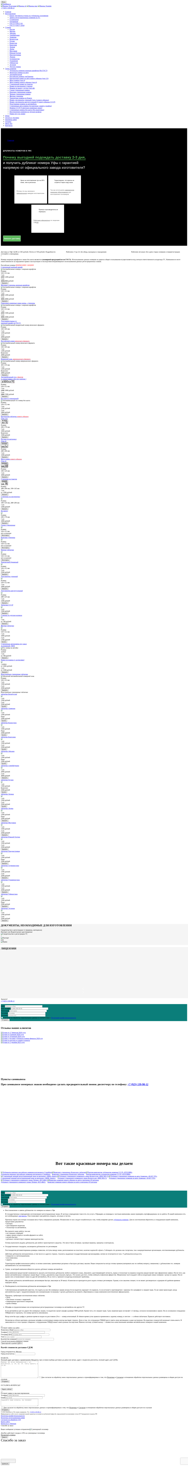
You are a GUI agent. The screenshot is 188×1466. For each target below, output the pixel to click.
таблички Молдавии (8, 823)
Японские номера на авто (19, 72)
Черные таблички (7, 550)
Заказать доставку (12, 238)
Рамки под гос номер (17, 114)
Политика (110, 1377)
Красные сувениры (8, 537)
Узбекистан (14, 63)
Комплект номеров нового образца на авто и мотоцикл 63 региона (72, 1182)
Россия (12, 29)
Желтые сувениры (16, 96)
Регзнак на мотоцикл (9, 440)
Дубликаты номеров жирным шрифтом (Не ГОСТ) (28, 71)
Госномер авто (6, 1334)
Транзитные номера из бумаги (21, 98)
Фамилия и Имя (7, 1330)
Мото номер (11, 460)
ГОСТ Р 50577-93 (16, 23)
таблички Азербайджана (10, 766)
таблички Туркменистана (10, 880)
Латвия (12, 47)
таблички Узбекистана (9, 894)
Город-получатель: (8, 1354)
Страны (8, 27)
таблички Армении (8, 708)
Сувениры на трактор (9, 479)
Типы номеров (10, 69)
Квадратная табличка (15, 417)
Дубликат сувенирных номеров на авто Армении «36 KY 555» (132, 1178)
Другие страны (15, 67)
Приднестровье (15, 55)
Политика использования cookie (13, 1418)
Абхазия (13, 33)
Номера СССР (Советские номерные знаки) (26, 108)
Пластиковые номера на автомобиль (23, 104)
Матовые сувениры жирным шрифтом (15, 285)
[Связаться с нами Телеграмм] (9, 6)
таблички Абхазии (7, 751)
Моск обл (8, 124)
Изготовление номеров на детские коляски (25, 112)
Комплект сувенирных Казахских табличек (68, 1174)
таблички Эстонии (8, 908)
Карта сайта (5, 1422)
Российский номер (15, 341)
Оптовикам (14, 21)
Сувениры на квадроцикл (10, 497)
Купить (4, 642)
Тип (2, 1337)
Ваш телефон (6, 1008)
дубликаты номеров (121, 1220)
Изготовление (10, 14)
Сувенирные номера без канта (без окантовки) (27, 110)
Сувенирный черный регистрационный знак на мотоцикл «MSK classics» (28, 1178)
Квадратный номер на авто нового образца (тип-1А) (29, 78)
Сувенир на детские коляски (11, 615)
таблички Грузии (7, 780)
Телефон (4, 1332)
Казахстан (13, 43)
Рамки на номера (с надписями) (12, 660)
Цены (7, 116)
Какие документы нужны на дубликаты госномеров (29, 16)
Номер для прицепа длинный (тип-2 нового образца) (29, 100)
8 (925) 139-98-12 (35, 1412)
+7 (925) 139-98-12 (7, 8)
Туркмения (14, 61)
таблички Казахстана (9, 723)
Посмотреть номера (8, 1435)
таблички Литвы (7, 808)
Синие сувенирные (8, 525)
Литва (12, 49)
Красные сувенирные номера (20, 92)
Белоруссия (14, 39)
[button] (94, 989)
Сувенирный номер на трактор (21, 84)
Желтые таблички (7, 626)
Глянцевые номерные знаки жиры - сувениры (18, 303)
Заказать (5, 283)
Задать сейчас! (7, 1389)
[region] (94, 974)
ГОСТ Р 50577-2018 (17, 25)
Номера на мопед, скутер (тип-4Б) (22, 88)
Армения (13, 37)
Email (3, 1398)
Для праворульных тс (11, 322)
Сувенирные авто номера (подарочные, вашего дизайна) (31, 106)
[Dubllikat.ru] (6, 4)
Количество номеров (8, 1339)
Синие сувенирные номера (20, 90)
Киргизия (13, 45)
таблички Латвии (7, 794)
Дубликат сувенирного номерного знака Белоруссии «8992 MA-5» (82, 1178)
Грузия (12, 41)
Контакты (9, 125)
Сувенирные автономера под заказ (14, 645)
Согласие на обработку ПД (11, 1420)
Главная (8, 12)
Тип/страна (5, 1011)
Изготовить (5, 535)
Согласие (119, 1377)
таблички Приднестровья (10, 851)
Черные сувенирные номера (20, 94)
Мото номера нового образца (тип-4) (23, 82)
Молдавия (13, 51)
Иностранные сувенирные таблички (14, 674)
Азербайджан (15, 35)
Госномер (4, 1013)
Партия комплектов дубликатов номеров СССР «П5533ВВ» (108, 1174)
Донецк (12, 57)
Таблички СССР (7, 605)
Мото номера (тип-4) (17, 80)
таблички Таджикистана (10, 865)
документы (22, 1216)
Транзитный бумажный (9, 562)
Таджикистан (15, 59)
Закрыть (4, 1437)
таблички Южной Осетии (10, 837)
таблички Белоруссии (9, 694)
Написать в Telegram (8, 1424)
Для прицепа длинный (9, 576)
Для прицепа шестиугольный (12, 591)
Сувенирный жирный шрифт (12, 267)
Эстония (13, 65)
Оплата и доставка (12, 118)
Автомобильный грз (13, 378)
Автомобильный (16, 74)
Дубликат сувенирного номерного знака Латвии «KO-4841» (23, 1182)
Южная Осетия (15, 53)
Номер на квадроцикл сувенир (21, 86)
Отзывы (8, 122)
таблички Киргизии (8, 737)
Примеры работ (11, 120)
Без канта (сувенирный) (10, 398)
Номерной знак (15, 359)
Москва (12, 31)
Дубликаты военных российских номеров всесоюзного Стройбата (25, 1174)
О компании (14, 19)
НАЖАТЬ (4, 1358)
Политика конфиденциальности (13, 1416)
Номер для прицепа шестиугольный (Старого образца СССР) (32, 102)
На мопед (4, 511)
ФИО (3, 1006)
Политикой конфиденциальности (63, 1018)
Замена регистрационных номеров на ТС (25, 18)
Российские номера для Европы (21, 76)
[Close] (2, 1326)
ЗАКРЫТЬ (5, 1464)
